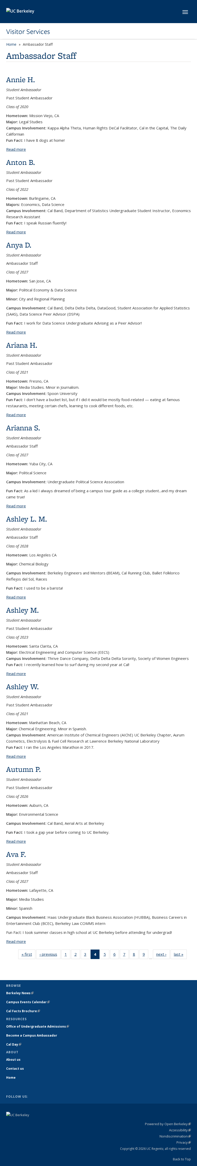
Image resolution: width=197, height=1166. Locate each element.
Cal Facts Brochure (23, 1011)
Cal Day (13, 1044)
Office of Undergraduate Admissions (37, 1026)
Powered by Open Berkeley (168, 1124)
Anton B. (20, 162)
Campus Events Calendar (28, 1002)
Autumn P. (23, 769)
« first (28, 955)
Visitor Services (28, 31)
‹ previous (50, 955)
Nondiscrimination (175, 1136)
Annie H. (20, 79)
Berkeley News (20, 993)
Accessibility (180, 1130)
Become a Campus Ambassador (31, 1035)
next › (163, 955)
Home (11, 44)
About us (13, 1059)
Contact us (15, 1068)
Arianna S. (23, 428)
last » (180, 955)
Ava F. (16, 854)
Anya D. (18, 245)
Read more (16, 149)
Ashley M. (22, 610)
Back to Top (182, 1159)
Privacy (183, 1142)
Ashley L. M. (26, 519)
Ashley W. (22, 686)
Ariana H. (21, 345)
